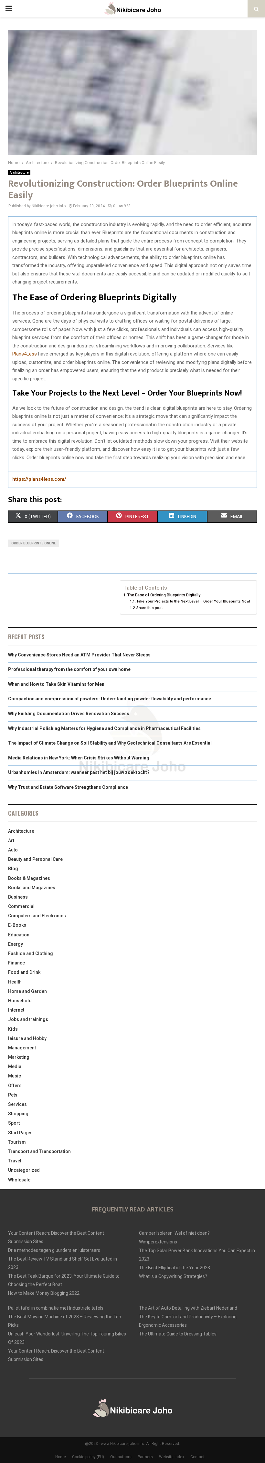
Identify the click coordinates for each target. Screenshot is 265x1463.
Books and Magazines (31, 887)
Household (20, 1000)
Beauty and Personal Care (35, 859)
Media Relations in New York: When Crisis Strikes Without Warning (78, 757)
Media (14, 1066)
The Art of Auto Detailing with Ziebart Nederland (188, 1308)
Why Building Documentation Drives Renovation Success (68, 713)
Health (15, 981)
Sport (14, 1123)
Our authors (121, 1457)
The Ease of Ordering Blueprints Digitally (163, 594)
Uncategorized (24, 1170)
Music (14, 1075)
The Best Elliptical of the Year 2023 (174, 1267)
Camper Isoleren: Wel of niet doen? (174, 1233)
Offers (15, 1085)
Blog (13, 868)
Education (18, 934)
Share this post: (150, 607)
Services (17, 1104)
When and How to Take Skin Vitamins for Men (56, 684)
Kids (13, 1029)
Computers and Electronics (37, 915)
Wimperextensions (158, 1241)
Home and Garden (27, 991)
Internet (16, 1010)
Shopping (18, 1113)
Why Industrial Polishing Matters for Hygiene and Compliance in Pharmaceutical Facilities (104, 728)
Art (11, 840)
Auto (13, 849)
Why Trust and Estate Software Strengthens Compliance (68, 787)
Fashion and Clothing (30, 953)
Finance (16, 962)
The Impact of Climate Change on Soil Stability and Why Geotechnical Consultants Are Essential (110, 743)
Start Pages (20, 1132)
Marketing (18, 1057)
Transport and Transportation (39, 1151)
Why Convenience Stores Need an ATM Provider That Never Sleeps (79, 654)
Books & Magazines (29, 878)
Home (60, 1457)
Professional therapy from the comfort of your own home (69, 669)
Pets (12, 1094)
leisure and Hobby (27, 1038)
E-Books (17, 925)
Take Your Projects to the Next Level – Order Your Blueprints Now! (193, 601)
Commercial (21, 906)
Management (22, 1047)
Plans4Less (24, 354)
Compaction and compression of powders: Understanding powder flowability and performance (109, 698)
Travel (14, 1160)
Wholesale (19, 1179)
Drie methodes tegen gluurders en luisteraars (54, 1250)
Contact (197, 1457)
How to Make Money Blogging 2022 (44, 1293)
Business (18, 897)
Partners (145, 1457)
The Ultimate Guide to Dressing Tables (178, 1333)
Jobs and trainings (28, 1019)
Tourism (17, 1142)
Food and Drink (24, 972)
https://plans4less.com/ (39, 479)
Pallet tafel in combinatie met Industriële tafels (55, 1308)
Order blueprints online (33, 543)
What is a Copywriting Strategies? (173, 1276)
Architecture (19, 172)
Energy (15, 944)
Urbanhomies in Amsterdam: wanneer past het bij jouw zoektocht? (79, 772)
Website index (171, 1457)
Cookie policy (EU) (88, 1457)
